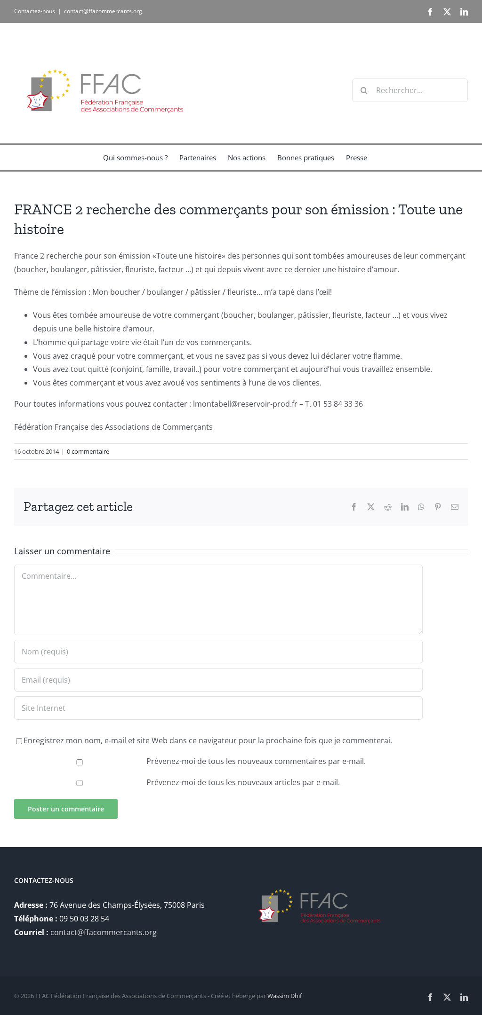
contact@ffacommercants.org (103, 11)
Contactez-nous (34, 11)
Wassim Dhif (284, 995)
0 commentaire (88, 451)
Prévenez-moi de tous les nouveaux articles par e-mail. (243, 782)
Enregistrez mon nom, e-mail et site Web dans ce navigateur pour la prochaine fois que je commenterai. (208, 740)
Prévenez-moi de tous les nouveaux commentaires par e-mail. (256, 761)
